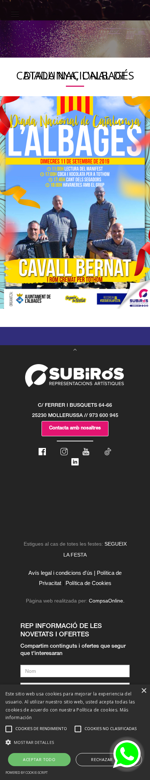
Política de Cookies (88, 583)
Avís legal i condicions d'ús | (61, 573)
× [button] (143, 691)
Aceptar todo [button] (39, 759)
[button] (75, 742)
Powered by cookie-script (26, 772)
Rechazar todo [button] (108, 759)
